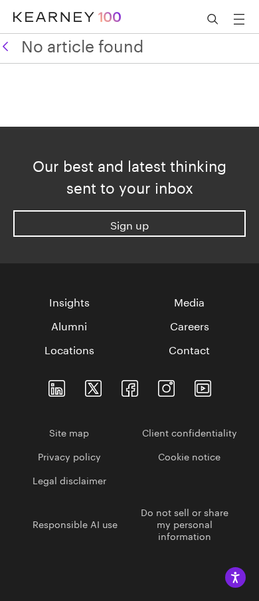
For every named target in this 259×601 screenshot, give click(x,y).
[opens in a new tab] (166, 385)
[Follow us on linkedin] (56, 385)
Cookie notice (189, 455)
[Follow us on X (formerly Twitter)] (93, 385)
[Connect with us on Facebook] (130, 385)
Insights (69, 301)
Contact (189, 349)
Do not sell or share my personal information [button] (184, 523)
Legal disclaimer (69, 479)
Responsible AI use (75, 523)
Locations (69, 349)
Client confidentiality (189, 432)
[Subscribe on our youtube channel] (203, 385)
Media (189, 301)
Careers (189, 325)
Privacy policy (69, 455)
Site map (69, 432)
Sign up (129, 224)
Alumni (69, 325)
